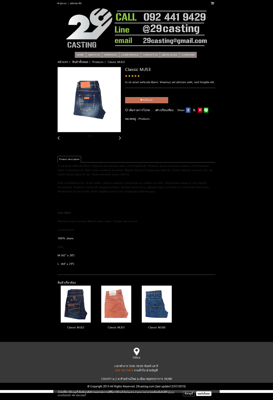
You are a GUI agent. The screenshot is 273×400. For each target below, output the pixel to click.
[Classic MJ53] (89, 99)
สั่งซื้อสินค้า (147, 100)
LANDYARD (188, 55)
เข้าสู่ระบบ (62, 3)
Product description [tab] (69, 159)
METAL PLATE (169, 55)
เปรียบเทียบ (166, 110)
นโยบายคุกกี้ (81, 395)
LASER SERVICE (130, 55)
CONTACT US (150, 55)
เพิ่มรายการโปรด (139, 110)
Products (144, 119)
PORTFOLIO (110, 55)
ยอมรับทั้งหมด (204, 393)
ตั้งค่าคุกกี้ (189, 393)
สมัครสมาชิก (76, 3)
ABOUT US (94, 55)
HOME (80, 55)
